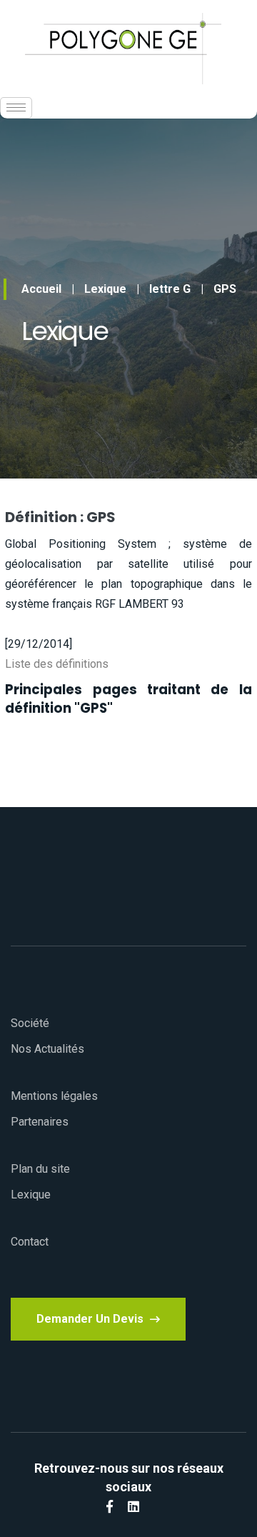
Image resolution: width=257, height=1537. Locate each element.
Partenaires (40, 1121)
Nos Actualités (47, 1049)
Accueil (41, 289)
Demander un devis (91, 1319)
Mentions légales (54, 1096)
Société (30, 1023)
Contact (30, 1241)
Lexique (105, 289)
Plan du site (40, 1169)
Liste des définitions (57, 664)
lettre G (170, 289)
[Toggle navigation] (16, 108)
